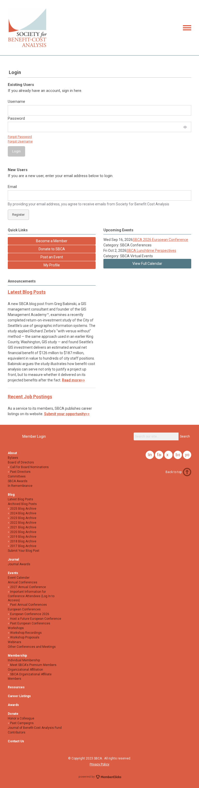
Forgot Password (20, 137)
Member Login (34, 436)
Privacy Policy (99, 764)
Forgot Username (20, 141)
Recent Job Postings (30, 396)
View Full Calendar (147, 263)
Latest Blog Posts (27, 292)
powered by (87, 776)
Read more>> (73, 380)
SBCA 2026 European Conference (160, 240)
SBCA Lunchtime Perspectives (151, 250)
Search (185, 436)
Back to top (174, 472)
